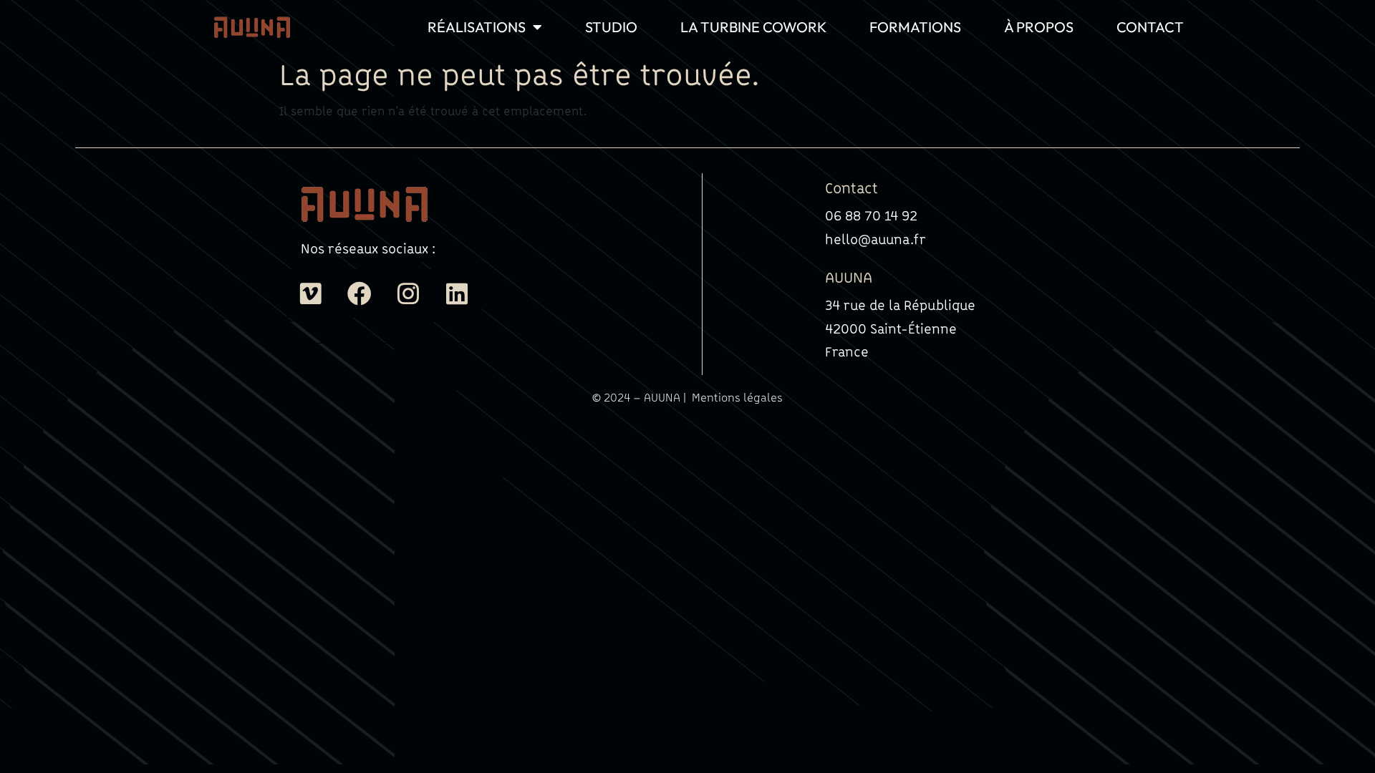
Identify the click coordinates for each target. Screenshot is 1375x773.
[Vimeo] (310, 293)
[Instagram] (408, 293)
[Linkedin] (457, 293)
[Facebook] (359, 293)
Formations (915, 27)
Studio (611, 27)
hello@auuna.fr (875, 239)
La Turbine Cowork (753, 27)
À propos (1039, 27)
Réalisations (477, 27)
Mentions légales (737, 397)
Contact (1150, 27)
